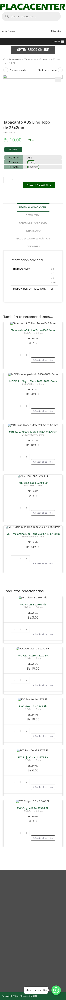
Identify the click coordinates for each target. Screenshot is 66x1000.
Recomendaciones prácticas (33, 238)
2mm (31, 162)
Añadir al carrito (39, 184)
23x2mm (33, 167)
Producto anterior (18, 70)
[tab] (33, 207)
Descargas (33, 246)
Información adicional (33, 207)
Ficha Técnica (33, 230)
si (52, 288)
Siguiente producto (47, 70)
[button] (56, 41)
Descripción (33, 215)
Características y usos (33, 222)
